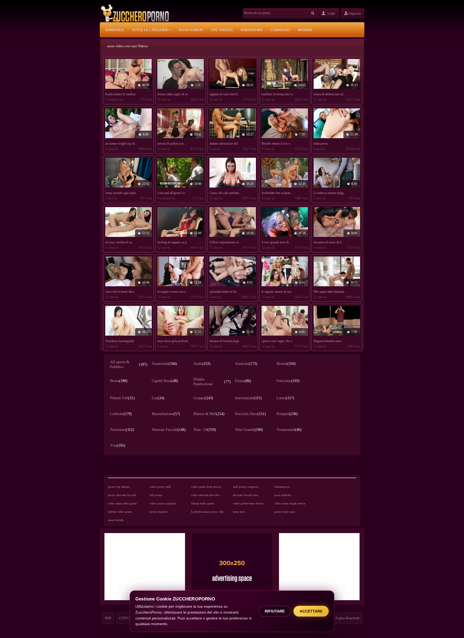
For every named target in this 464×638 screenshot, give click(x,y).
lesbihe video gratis (120, 511)
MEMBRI (305, 30)
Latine (285, 398)
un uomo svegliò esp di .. (121, 143)
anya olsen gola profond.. (173, 341)
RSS (108, 618)
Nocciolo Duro (250, 414)
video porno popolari (163, 503)
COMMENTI (280, 30)
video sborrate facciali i (205, 495)
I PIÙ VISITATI (222, 30)
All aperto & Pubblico (128, 364)
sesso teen (239, 511)
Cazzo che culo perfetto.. (225, 193)
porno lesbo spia (284, 511)
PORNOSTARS (252, 30)
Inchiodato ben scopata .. (277, 193)
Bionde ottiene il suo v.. (276, 143)
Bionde (286, 364)
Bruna (119, 381)
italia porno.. (321, 143)
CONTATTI (127, 618)
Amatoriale (164, 364)
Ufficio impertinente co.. (224, 242)
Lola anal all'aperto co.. (171, 193)
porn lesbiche (282, 495)
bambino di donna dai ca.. (278, 94)
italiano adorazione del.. (224, 143)
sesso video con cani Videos (127, 46)
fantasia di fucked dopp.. (225, 341)
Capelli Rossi (165, 381)
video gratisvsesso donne (248, 503)
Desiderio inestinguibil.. (120, 341)
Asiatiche (246, 364)
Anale (202, 364)
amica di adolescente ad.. (329, 94)
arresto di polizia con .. (171, 143)
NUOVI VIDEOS (191, 30)
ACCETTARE (311, 611)
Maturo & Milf (208, 414)
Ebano (243, 381)
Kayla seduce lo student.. (121, 94)
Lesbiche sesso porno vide (207, 511)
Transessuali (289, 430)
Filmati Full (122, 398)
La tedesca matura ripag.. (329, 193)
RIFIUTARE (275, 611)
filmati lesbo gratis (202, 503)
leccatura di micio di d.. (328, 242)
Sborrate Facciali (169, 430)
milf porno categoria (245, 486)
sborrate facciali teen (245, 495)
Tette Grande (249, 430)
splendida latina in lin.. (223, 292)
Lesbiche (121, 414)
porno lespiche (159, 511)
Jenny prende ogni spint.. (121, 193)
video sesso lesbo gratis (122, 503)
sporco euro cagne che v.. (277, 341)
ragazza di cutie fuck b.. (224, 94)
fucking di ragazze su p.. (172, 242)
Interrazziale (248, 398)
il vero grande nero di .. (276, 242)
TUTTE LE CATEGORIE (150, 30)
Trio (117, 445)
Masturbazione (166, 414)
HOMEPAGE (114, 30)
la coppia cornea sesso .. (172, 292)
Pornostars (122, 430)
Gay (158, 398)
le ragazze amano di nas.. (277, 292)
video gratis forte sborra (206, 486)
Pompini (287, 414)
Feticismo (288, 381)
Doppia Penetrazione (212, 381)
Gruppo (203, 398)
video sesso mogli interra (289, 503)
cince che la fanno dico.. (120, 292)
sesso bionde (116, 520)
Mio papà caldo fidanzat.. (330, 292)
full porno (156, 495)
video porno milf (160, 486)
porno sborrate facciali (122, 495)
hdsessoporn (282, 486)
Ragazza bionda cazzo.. (328, 341)
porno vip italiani (118, 486)
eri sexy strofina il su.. (119, 242)
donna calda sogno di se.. (173, 94)
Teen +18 (204, 430)
